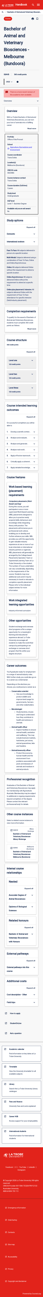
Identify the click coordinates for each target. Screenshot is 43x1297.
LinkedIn (32, 1167)
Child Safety (12, 1220)
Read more (31, 129)
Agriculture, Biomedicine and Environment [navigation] (21, 148)
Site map (11, 1244)
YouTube (22, 1167)
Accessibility (12, 1257)
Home (3, 12)
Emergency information (17, 1208)
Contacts (11, 1232)
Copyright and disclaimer (17, 1281)
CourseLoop (36, 1294)
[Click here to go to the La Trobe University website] (7, 6)
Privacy (10, 1269)
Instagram (21, 1170)
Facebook (9, 1167)
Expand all (31, 227)
